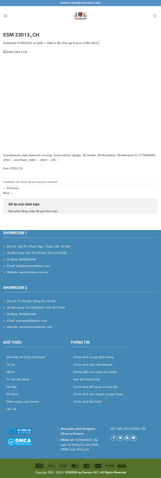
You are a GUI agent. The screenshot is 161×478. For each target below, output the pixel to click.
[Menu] (5, 16)
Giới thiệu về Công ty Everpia (25, 357)
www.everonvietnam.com (35, 327)
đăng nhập (28, 211)
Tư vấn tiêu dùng (17, 379)
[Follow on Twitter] (120, 438)
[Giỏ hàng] (155, 16)
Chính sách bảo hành (87, 401)
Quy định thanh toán (86, 379)
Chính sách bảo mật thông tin (93, 364)
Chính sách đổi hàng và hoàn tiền (95, 386)
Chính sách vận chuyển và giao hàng (98, 394)
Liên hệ (11, 409)
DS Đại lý (12, 394)
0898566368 (27, 314)
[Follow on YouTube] (134, 438)
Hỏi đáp (11, 386)
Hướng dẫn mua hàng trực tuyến (95, 372)
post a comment (49, 182)
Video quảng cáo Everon (22, 401)
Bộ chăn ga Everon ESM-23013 (78, 43)
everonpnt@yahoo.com (31, 320)
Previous (10, 188)
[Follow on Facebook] (114, 438)
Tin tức (10, 364)
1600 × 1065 (44, 43)
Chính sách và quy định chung (93, 357)
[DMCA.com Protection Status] (19, 441)
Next (8, 193)
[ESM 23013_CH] (80, 101)
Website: (13, 327)
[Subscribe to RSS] (127, 438)
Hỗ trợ (10, 372)
